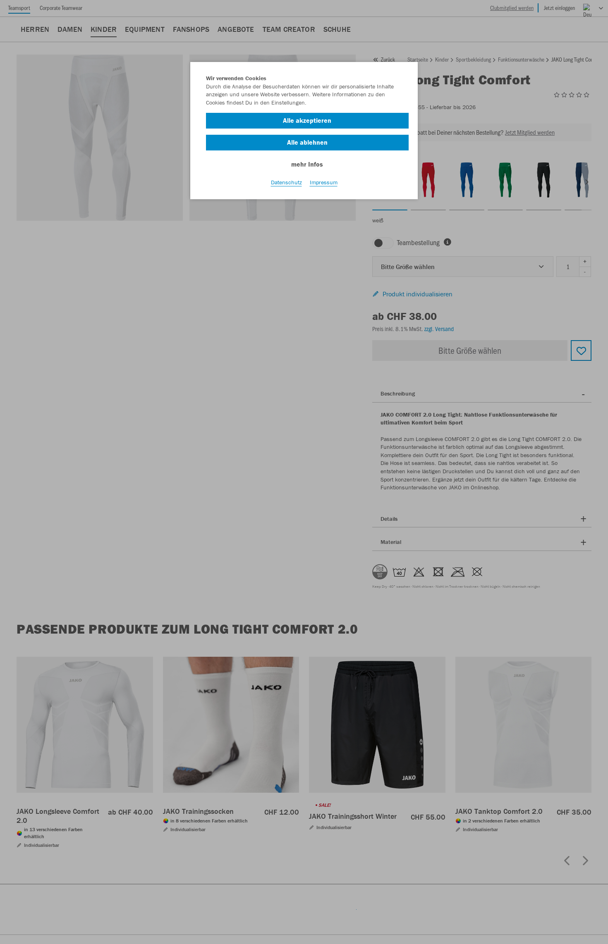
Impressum (324, 182)
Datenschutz (286, 182)
